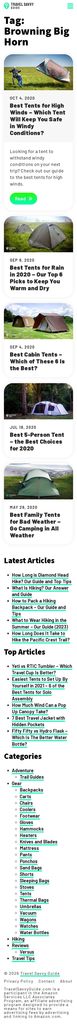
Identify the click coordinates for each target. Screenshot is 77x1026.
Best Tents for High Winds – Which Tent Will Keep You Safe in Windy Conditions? (38, 119)
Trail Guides (32, 777)
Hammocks (32, 828)
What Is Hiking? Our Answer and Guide (40, 591)
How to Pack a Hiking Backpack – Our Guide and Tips (39, 607)
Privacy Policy (18, 981)
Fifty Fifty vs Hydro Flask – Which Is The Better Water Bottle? (40, 737)
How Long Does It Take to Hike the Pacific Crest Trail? (41, 636)
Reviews (20, 945)
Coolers (28, 809)
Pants (26, 854)
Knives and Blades (38, 841)
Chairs (26, 803)
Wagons (28, 919)
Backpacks (31, 790)
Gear (17, 783)
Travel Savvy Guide (40, 973)
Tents (25, 893)
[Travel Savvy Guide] (19, 6)
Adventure (23, 770)
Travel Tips (23, 958)
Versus (27, 952)
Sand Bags (31, 867)
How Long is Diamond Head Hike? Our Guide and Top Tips (42, 578)
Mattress (29, 848)
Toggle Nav (70, 6)
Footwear (30, 816)
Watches (29, 926)
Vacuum (28, 913)
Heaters (28, 835)
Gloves (26, 822)
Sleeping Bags (34, 880)
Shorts (27, 874)
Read (21, 198)
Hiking (18, 939)
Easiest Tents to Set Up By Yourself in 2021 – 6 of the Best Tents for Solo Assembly (40, 688)
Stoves (27, 887)
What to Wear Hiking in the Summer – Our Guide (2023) (40, 623)
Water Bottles (34, 932)
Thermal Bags (34, 900)
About (66, 981)
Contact (46, 981)
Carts (25, 796)
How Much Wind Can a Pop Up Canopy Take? (39, 708)
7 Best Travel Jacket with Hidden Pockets (38, 721)
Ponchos (29, 861)
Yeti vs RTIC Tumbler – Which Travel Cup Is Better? (42, 669)
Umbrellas (30, 906)
